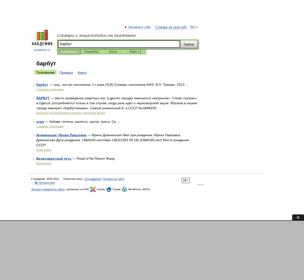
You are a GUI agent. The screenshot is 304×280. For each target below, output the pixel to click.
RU (192, 27)
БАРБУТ (43, 98)
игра (40, 121)
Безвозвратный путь (53, 158)
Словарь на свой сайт (171, 27)
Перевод (66, 72)
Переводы (91, 51)
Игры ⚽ (135, 51)
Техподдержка (92, 178)
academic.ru (42, 50)
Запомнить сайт (139, 27)
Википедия (43, 150)
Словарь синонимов (49, 89)
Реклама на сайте (113, 178)
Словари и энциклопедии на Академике (96, 35)
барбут (42, 84)
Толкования (68, 51)
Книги (113, 51)
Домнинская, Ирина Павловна (61, 135)
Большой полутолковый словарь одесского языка (70, 113)
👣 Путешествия (44, 182)
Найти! (189, 44)
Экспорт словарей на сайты (48, 189)
